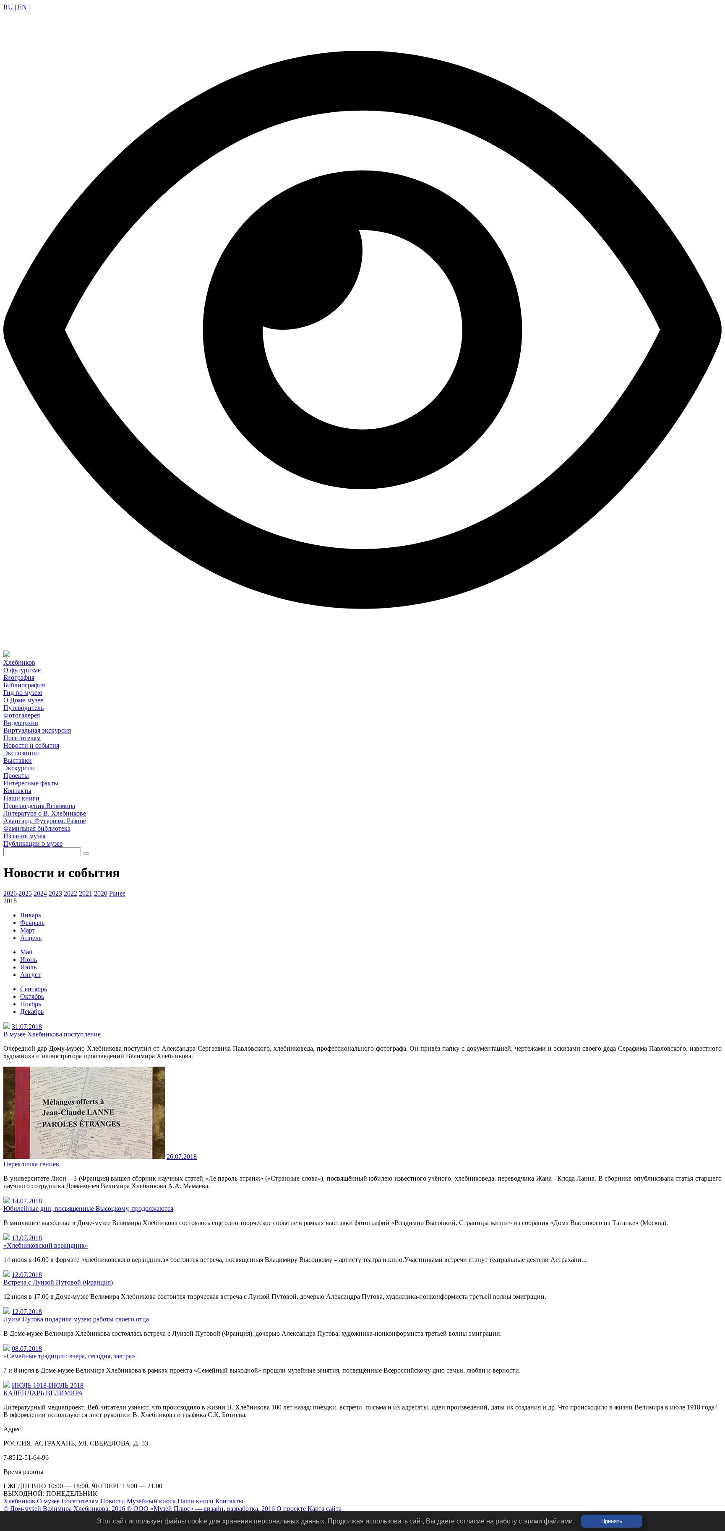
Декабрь (32, 1011)
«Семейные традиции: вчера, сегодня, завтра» (69, 1356)
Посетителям (80, 1501)
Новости (112, 1501)
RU (9, 6)
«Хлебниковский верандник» (45, 1245)
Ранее (117, 893)
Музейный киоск (151, 1501)
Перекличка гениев (31, 1164)
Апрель (31, 937)
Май (26, 952)
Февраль (32, 922)
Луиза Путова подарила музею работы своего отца (76, 1319)
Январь (30, 915)
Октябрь (32, 996)
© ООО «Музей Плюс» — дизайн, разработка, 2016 (201, 1508)
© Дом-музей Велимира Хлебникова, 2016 (64, 1508)
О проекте (291, 1508)
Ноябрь (30, 1004)
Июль (28, 967)
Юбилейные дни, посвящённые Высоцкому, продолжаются (88, 1208)
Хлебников (19, 1501)
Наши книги (195, 1501)
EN (21, 6)
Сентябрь (33, 988)
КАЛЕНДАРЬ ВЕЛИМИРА (43, 1392)
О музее (48, 1501)
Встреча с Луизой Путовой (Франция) (58, 1282)
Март (27, 930)
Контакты (229, 1501)
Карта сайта (325, 1508)
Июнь (28, 959)
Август (30, 974)
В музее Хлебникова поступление (52, 1034)
